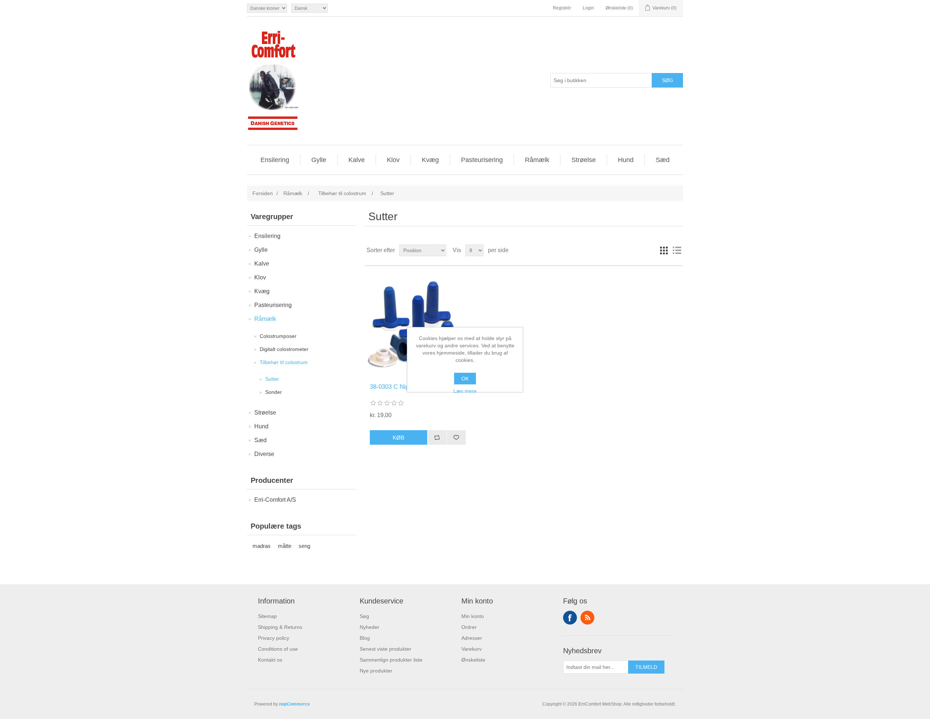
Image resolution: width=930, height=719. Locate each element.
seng (304, 546)
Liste (676, 250)
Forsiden (262, 193)
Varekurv (471, 649)
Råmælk (537, 159)
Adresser (471, 638)
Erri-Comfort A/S (275, 500)
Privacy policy (273, 638)
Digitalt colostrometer (284, 349)
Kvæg (430, 159)
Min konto (472, 616)
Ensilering (274, 159)
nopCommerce (294, 704)
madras (261, 546)
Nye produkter (376, 671)
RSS (587, 618)
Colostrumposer (278, 336)
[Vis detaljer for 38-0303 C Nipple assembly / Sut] (417, 324)
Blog (365, 638)
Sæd (663, 159)
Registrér (562, 8)
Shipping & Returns (280, 627)
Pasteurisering (482, 159)
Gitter (663, 250)
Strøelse (583, 159)
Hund (626, 159)
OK (465, 378)
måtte (284, 546)
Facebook (570, 618)
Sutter (272, 379)
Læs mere (465, 391)
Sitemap (267, 616)
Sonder (273, 392)
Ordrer (469, 627)
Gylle (318, 159)
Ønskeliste (473, 660)
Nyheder (369, 627)
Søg (364, 616)
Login (588, 8)
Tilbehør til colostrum (284, 362)
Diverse (264, 454)
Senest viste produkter (385, 649)
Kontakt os (270, 660)
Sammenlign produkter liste (391, 660)
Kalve (356, 159)
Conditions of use (278, 649)
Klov (393, 159)
